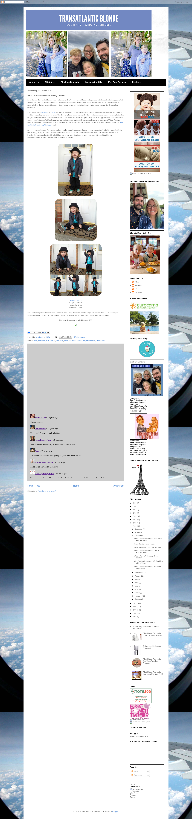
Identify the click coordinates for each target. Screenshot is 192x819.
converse (41, 341)
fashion (52, 341)
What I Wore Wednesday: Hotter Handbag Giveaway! (153, 634)
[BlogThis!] (63, 337)
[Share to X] (65, 337)
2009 (135, 610)
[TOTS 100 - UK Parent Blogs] (141, 702)
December (139, 529)
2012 (135, 526)
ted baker (72, 341)
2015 (135, 516)
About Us (34, 82)
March (137, 593)
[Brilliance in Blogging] (141, 173)
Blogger (115, 811)
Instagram (44, 112)
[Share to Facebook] (68, 337)
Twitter (53, 112)
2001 (135, 617)
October (138, 536)
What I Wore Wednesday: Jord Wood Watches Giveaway (152, 661)
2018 (135, 506)
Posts (135, 771)
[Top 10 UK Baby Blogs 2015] (147, 119)
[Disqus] (75, 378)
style (66, 341)
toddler (79, 341)
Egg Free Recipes (117, 82)
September (139, 573)
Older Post (118, 485)
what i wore (100, 341)
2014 (135, 520)
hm (57, 341)
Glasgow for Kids (93, 82)
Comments (137, 775)
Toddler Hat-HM (76, 300)
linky (61, 341)
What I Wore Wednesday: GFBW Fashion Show (146, 552)
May (137, 586)
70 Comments (79, 337)
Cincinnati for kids (70, 82)
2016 (135, 513)
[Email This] (60, 337)
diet (47, 341)
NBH (136, 289)
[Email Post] (56, 337)
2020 (135, 503)
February (138, 596)
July (136, 579)
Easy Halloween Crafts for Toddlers (147, 547)
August (138, 576)
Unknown (138, 292)
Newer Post (33, 485)
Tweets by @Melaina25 (139, 736)
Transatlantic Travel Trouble (144, 544)
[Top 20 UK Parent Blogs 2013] (147, 145)
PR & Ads (49, 82)
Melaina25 (138, 285)
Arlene (137, 282)
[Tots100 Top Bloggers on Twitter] (147, 171)
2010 (135, 607)
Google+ (133, 784)
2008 (135, 613)
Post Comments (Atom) (47, 491)
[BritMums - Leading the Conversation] (141, 721)
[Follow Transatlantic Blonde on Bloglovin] (140, 494)
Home (76, 485)
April (137, 589)
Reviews (136, 82)
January (138, 599)
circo (35, 341)
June (137, 583)
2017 (135, 510)
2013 (135, 523)
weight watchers (89, 341)
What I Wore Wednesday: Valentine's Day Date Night (153, 673)
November (139, 532)
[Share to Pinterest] (70, 337)
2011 (135, 603)
